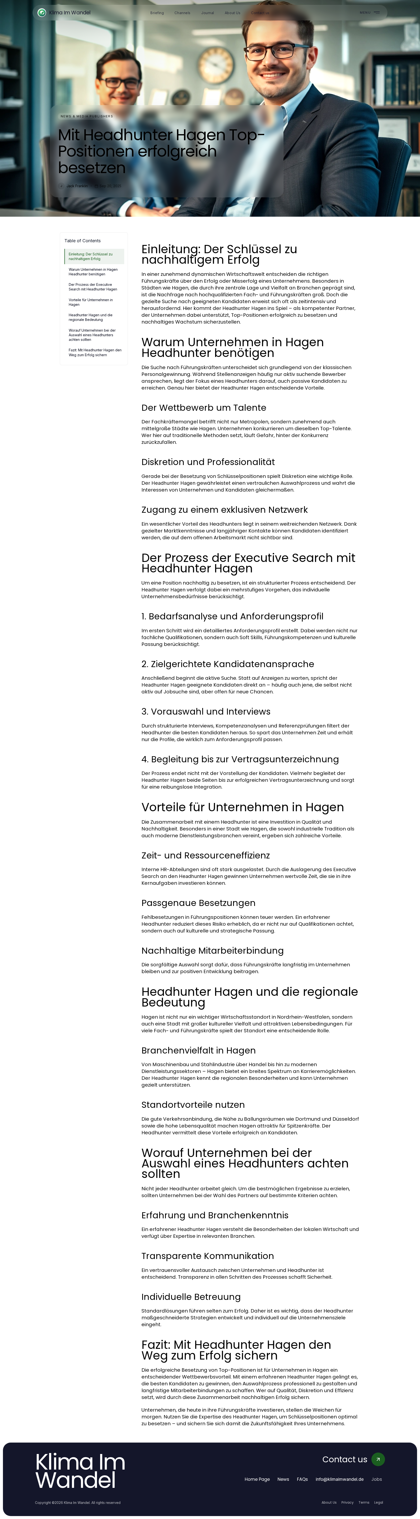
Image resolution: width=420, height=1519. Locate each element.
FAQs (302, 1479)
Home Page (257, 1479)
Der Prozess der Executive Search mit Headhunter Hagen (93, 286)
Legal (378, 1502)
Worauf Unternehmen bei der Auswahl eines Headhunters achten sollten (92, 335)
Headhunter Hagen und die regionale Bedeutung (91, 317)
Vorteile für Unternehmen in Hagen (91, 302)
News (283, 1479)
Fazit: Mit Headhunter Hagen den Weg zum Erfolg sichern (95, 352)
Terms (364, 1502)
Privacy (347, 1502)
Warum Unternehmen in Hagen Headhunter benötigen (93, 271)
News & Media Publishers (87, 116)
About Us (329, 1502)
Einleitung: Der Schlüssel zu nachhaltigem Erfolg (91, 256)
